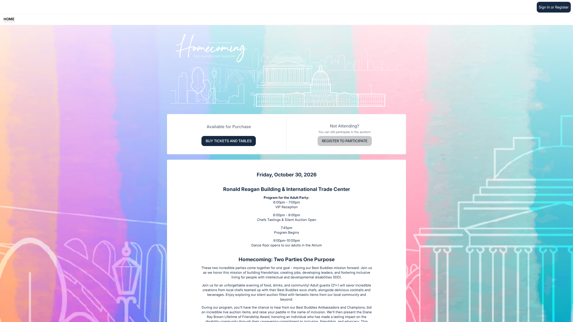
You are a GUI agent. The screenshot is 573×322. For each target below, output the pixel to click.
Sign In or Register (554, 7)
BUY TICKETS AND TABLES (229, 141)
